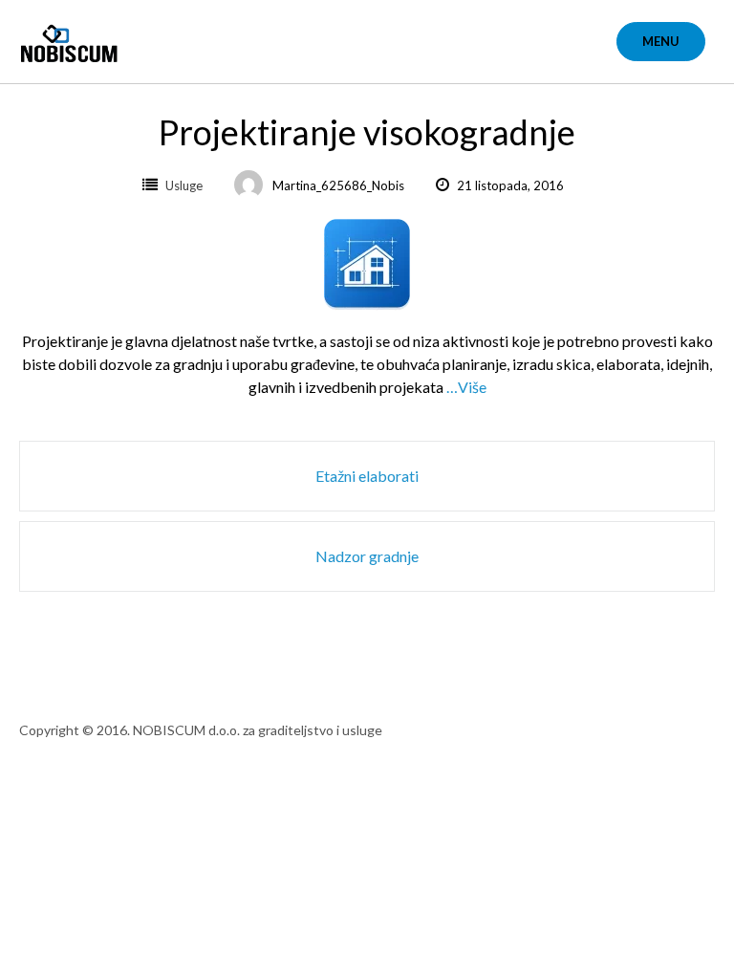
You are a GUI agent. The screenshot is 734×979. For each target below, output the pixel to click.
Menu (661, 41)
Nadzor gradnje (367, 556)
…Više (466, 387)
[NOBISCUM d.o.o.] (74, 31)
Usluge (184, 185)
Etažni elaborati (367, 476)
